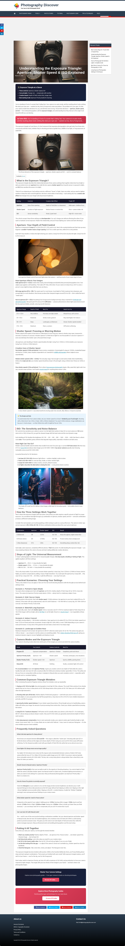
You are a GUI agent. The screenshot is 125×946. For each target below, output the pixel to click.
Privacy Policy (17, 929)
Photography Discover (40, 5)
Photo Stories (48, 13)
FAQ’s (98, 13)
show (23, 176)
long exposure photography (54, 367)
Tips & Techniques (87, 13)
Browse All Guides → (51, 879)
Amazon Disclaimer (19, 924)
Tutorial (60, 13)
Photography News (25, 13)
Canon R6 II (23, 448)
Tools (37, 13)
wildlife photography (60, 352)
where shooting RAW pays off (69, 633)
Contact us (16, 934)
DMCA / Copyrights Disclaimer (22, 927)
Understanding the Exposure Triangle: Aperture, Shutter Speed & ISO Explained (100, 56)
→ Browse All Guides (50, 898)
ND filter (42, 612)
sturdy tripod (44, 369)
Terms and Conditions (19, 932)
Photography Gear (72, 13)
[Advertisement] (62, 30)
